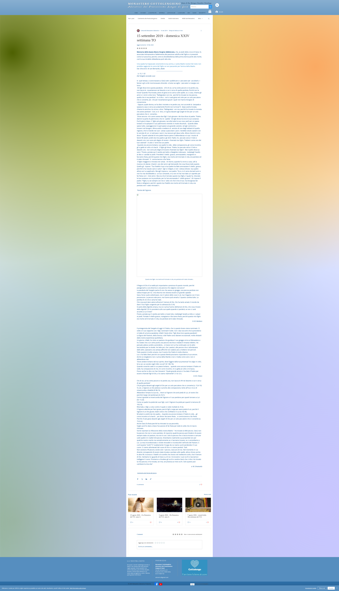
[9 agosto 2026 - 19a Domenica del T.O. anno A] (169, 505)
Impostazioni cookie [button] (310, 588)
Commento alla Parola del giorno (147, 18)
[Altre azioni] (201, 31)
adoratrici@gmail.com (161, 577)
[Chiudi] (337, 588)
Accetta (331, 588)
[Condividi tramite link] (150, 479)
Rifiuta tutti (322, 588)
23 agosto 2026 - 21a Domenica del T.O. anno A (140, 516)
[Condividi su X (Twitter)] (142, 479)
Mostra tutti (207, 494)
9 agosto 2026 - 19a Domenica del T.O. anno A (169, 516)
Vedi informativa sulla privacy (78, 588)
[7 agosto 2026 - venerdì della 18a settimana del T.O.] (198, 505)
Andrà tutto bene (173, 18)
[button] (209, 11)
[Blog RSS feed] (217, 5)
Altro (199, 18)
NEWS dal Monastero (188, 18)
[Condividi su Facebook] (138, 479)
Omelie (163, 18)
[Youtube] (161, 584)
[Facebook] (156, 584)
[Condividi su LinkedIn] (146, 479)
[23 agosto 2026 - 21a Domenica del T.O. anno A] (141, 505)
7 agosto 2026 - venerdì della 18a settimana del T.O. (197, 516)
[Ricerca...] (210, 7)
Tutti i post (131, 18)
